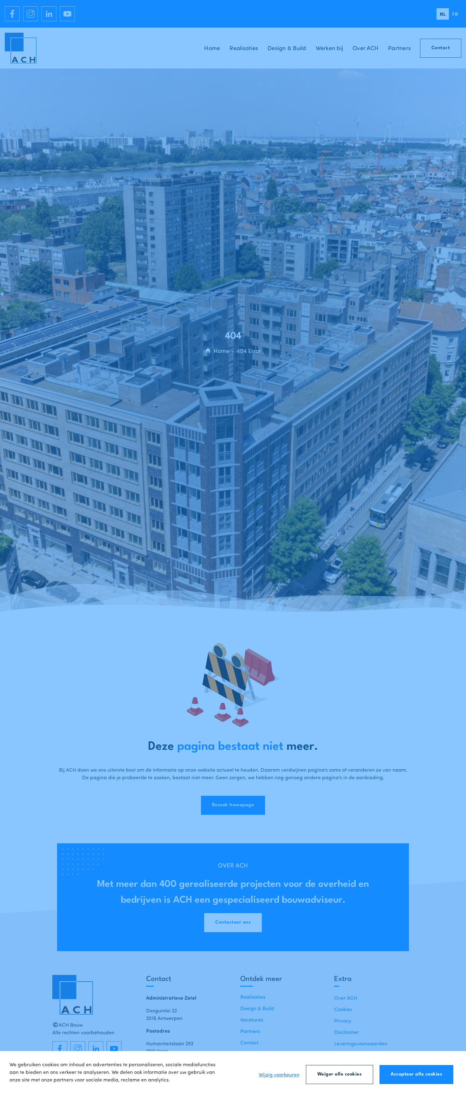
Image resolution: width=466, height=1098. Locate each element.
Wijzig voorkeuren (279, 1074)
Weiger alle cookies (339, 1074)
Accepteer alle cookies (416, 1074)
